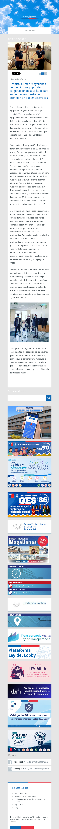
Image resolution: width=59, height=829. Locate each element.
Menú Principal (29, 31)
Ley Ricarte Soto (21, 793)
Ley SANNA (19, 804)
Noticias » (21, 38)
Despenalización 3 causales (25, 796)
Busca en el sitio (16, 391)
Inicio (10, 38)
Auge (17, 807)
